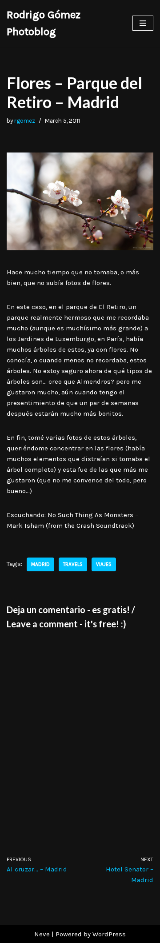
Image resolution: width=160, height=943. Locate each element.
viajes (104, 564)
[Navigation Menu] (142, 23)
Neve (42, 934)
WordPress (109, 934)
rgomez (24, 120)
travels (73, 564)
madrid (40, 564)
